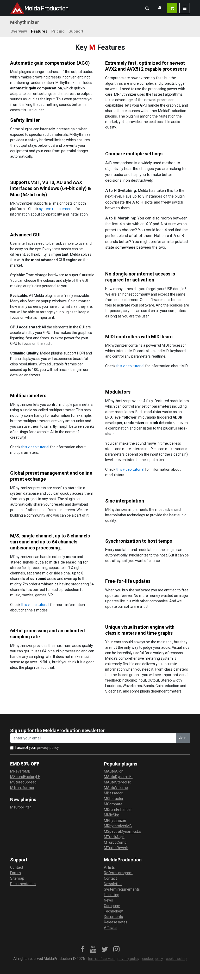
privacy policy (48, 747)
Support (75, 31)
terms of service (101, 959)
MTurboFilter (20, 807)
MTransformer (22, 788)
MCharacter (113, 799)
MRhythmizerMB (118, 826)
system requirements (56, 209)
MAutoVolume (116, 788)
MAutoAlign (113, 771)
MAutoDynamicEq (119, 777)
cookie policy (152, 959)
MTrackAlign (114, 837)
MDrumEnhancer (118, 809)
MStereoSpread (23, 782)
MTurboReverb (116, 848)
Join (182, 738)
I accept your (37, 747)
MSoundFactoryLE (25, 777)
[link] (82, 949)
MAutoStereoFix (117, 782)
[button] (147, 8)
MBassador (113, 793)
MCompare (113, 804)
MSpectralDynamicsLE (122, 831)
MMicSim (111, 815)
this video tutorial (130, 366)
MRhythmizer (115, 820)
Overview (18, 31)
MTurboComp (115, 842)
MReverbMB (20, 771)
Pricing (58, 31)
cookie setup (176, 959)
